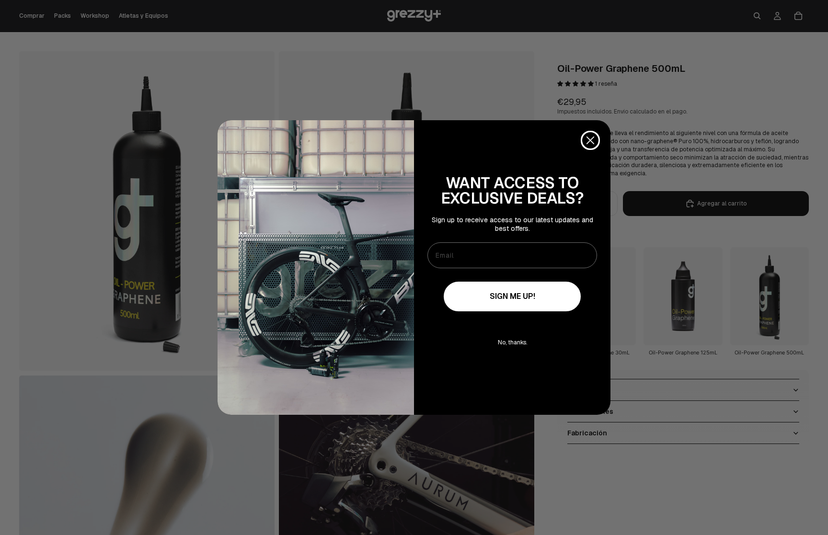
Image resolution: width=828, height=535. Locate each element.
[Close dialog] (590, 140)
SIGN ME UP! (512, 296)
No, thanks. (512, 342)
